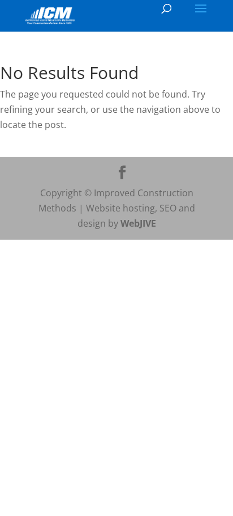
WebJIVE (138, 223)
